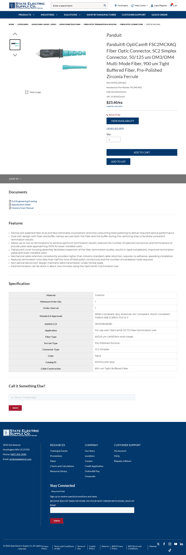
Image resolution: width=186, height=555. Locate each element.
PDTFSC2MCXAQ (153, 24)
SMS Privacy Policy (117, 547)
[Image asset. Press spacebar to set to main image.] (15, 44)
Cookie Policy (92, 547)
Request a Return (122, 461)
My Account (120, 450)
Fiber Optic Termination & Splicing (100, 24)
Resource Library (58, 471)
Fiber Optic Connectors (131, 24)
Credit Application (94, 466)
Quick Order (159, 14)
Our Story (90, 450)
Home (11, 24)
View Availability (122, 120)
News (53, 461)
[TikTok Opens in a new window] (169, 550)
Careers (89, 461)
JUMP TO (14, 178)
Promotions (56, 455)
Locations (90, 455)
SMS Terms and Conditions (135, 547)
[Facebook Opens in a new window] (164, 544)
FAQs (117, 455)
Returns (105, 546)
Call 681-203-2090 (115, 128)
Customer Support (134, 14)
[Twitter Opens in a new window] (158, 544)
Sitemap (153, 546)
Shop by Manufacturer (101, 14)
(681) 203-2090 (18, 454)
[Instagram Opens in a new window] (169, 544)
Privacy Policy (44, 547)
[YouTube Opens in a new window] (175, 544)
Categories (22, 24)
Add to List (118, 161)
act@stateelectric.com (20, 459)
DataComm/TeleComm (69, 24)
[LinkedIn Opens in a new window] (181, 544)
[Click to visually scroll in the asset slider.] (15, 34)
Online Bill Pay (92, 471)
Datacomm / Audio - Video (44, 24)
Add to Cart (142, 152)
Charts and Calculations (62, 466)
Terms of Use (81, 547)
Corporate (90, 476)
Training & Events (59, 450)
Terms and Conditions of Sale (64, 547)
